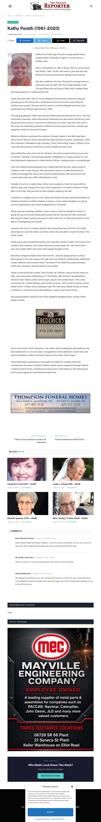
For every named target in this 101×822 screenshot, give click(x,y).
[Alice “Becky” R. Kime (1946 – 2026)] (73, 503)
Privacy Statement (58, 819)
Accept (50, 812)
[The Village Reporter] (51, 6)
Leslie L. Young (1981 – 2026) (66, 484)
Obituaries (12, 22)
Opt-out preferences (42, 819)
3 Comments (45, 34)
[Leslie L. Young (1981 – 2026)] (73, 469)
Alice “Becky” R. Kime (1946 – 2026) (70, 518)
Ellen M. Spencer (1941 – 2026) (22, 518)
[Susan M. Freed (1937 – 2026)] (27, 469)
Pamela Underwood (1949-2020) (69, 439)
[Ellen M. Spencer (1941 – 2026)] (27, 503)
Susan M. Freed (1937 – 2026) (21, 484)
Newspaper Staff (15, 34)
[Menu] (10, 6)
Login (10, 612)
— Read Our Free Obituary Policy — (50, 47)
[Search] (91, 6)
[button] (72, 786)
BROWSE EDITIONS (50, 776)
